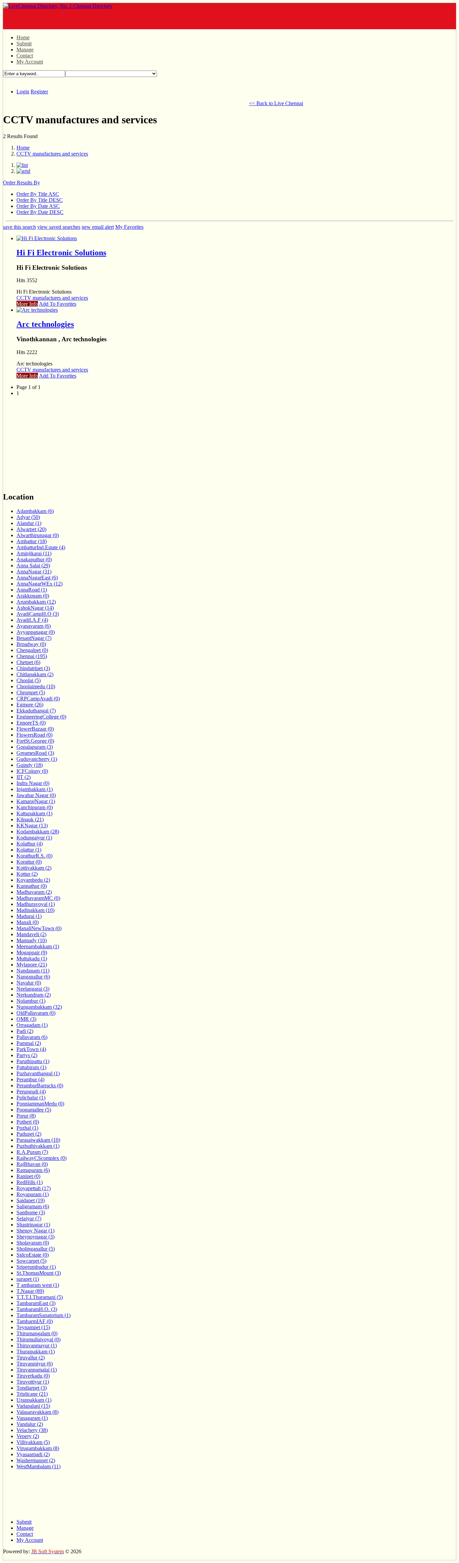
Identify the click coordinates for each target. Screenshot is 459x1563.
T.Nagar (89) (30, 1291)
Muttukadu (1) (31, 958)
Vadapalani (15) (33, 1406)
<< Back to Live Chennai (276, 103)
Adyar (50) (28, 517)
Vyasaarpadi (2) (33, 1454)
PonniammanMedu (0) (40, 1103)
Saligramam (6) (32, 1206)
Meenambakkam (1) (37, 946)
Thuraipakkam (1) (35, 1351)
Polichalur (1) (30, 1097)
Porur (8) (26, 1116)
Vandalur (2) (29, 1424)
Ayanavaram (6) (33, 626)
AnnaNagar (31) (33, 571)
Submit (24, 43)
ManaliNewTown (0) (38, 928)
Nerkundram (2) (33, 995)
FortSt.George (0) (35, 741)
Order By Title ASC (37, 194)
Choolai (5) (28, 680)
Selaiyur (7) (28, 1218)
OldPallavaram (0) (35, 1013)
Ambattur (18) (31, 541)
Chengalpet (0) (32, 650)
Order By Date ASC (38, 206)
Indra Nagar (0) (32, 783)
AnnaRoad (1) (31, 590)
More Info (27, 304)
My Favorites (129, 227)
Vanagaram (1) (32, 1418)
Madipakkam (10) (35, 910)
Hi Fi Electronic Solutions (61, 252)
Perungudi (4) (31, 1091)
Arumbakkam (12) (36, 602)
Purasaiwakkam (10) (38, 1140)
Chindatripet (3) (33, 668)
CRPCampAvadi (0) (38, 698)
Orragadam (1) (32, 1025)
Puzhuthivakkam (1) (37, 1146)
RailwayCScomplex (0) (41, 1158)
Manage (25, 49)
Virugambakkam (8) (37, 1448)
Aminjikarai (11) (33, 553)
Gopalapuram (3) (34, 747)
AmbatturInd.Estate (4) (40, 547)
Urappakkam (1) (33, 1400)
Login (22, 91)
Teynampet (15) (33, 1327)
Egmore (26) (29, 704)
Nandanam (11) (32, 970)
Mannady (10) (31, 940)
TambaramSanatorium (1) (43, 1315)
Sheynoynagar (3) (35, 1237)
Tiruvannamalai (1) (36, 1370)
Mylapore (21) (31, 964)
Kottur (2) (27, 874)
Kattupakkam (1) (34, 813)
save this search (19, 227)
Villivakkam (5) (33, 1442)
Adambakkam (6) (35, 511)
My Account (29, 61)
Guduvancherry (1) (36, 759)
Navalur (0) (28, 983)
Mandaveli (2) (31, 934)
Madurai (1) (29, 916)
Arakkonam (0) (32, 596)
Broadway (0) (31, 644)
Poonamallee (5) (33, 1110)
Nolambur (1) (30, 1001)
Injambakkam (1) (34, 789)
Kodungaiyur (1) (34, 837)
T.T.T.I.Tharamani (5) (39, 1297)
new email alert (98, 227)
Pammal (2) (28, 1043)
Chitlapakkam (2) (34, 674)
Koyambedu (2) (33, 880)
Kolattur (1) (28, 850)
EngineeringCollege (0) (41, 717)
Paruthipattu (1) (32, 1061)
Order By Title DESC (39, 200)
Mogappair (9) (31, 952)
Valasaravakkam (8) (37, 1412)
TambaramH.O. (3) (36, 1309)
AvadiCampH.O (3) (37, 614)
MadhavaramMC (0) (38, 898)
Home (23, 37)
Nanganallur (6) (33, 977)
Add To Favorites (57, 304)
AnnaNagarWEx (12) (39, 584)
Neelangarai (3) (32, 989)
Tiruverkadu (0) (33, 1376)
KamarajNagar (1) (35, 801)
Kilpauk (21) (30, 819)
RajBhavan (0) (32, 1164)
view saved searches (58, 227)
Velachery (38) (32, 1430)
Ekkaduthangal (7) (36, 710)
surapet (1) (27, 1279)
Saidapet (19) (30, 1200)
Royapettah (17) (33, 1188)
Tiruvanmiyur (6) (34, 1363)
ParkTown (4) (31, 1049)
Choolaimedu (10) (35, 686)
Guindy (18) (29, 765)
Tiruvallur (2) (30, 1357)
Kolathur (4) (29, 843)
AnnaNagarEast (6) (37, 577)
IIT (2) (23, 777)
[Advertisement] (81, 19)
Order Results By (21, 182)
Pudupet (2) (28, 1134)
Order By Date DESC (40, 212)
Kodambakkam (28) (37, 831)
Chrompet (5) (30, 692)
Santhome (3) (30, 1212)
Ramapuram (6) (33, 1170)
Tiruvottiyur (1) (32, 1382)
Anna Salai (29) (33, 565)
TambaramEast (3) (35, 1303)
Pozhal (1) (27, 1128)
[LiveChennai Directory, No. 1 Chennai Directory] (58, 6)
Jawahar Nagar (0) (36, 795)
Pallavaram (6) (31, 1037)
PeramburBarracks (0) (39, 1085)
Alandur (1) (28, 523)
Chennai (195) (31, 656)
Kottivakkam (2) (33, 868)
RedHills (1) (29, 1182)
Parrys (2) (26, 1055)
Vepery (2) (27, 1436)
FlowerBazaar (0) (35, 729)
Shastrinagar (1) (33, 1224)
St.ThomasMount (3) (38, 1273)
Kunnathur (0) (31, 886)
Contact (24, 55)
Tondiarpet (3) (31, 1388)
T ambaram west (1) (37, 1285)
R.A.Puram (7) (32, 1152)
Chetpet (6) (28, 662)
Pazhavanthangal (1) (38, 1073)
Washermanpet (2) (35, 1460)
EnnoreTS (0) (31, 723)
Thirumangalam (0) (36, 1333)
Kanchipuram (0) (34, 807)
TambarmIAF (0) (34, 1321)
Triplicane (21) (32, 1394)
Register (39, 91)
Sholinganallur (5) (35, 1249)
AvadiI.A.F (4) (32, 620)
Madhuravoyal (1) (35, 904)
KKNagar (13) (32, 825)
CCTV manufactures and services (52, 154)
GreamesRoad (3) (35, 753)
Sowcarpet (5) (31, 1261)
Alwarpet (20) (31, 529)
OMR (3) (26, 1019)
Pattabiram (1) (31, 1067)
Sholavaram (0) (32, 1243)
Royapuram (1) (32, 1194)
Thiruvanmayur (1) (36, 1345)
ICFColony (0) (32, 771)
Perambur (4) (30, 1079)
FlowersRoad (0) (34, 735)
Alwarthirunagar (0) (37, 535)
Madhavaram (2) (34, 892)
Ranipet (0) (28, 1176)
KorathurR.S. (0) (34, 856)
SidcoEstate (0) (32, 1255)
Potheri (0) (27, 1122)
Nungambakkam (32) (39, 1007)
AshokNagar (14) (35, 608)
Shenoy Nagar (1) (35, 1230)
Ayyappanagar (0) (35, 632)
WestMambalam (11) (38, 1466)
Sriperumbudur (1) (36, 1267)
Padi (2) (24, 1031)
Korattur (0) (29, 862)
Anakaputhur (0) (34, 559)
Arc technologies (45, 324)
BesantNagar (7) (33, 638)
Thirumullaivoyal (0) (38, 1339)
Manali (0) (27, 922)
